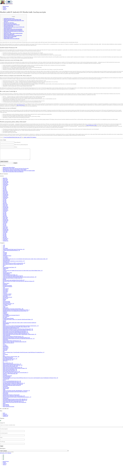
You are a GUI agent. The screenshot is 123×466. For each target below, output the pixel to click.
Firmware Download (6, 301)
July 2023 (4, 199)
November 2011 (5, 238)
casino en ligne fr (6, 288)
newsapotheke (5, 345)
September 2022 (5, 209)
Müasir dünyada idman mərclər (9, 34)
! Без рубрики (5, 248)
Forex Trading (5, 305)
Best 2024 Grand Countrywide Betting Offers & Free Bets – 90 (13, 280)
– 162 (4, 245)
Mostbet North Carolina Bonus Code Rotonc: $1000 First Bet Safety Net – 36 (16, 333)
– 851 (4, 247)
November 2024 (5, 182)
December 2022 (5, 206)
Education (4, 299)
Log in (4, 412)
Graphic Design (5, 307)
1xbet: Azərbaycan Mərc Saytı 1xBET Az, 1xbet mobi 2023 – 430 (14, 263)
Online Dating (5, 349)
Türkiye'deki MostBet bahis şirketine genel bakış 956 (12, 385)
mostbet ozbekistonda (6, 335)
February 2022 (5, 217)
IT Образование (5, 314)
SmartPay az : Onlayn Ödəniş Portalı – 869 (10, 373)
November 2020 (5, 230)
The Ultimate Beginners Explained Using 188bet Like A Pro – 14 (14, 383)
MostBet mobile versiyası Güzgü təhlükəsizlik (11, 38)
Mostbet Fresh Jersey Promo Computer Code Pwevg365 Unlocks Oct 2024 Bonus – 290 (18, 330)
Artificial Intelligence (6, 273)
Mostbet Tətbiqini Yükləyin (8, 37)
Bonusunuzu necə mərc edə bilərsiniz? (10, 23)
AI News (4, 269)
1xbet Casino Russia (6, 259)
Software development (6, 376)
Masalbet (4, 321)
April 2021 (5, 225)
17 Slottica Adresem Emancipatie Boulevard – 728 (11, 250)
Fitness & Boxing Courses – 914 (8, 303)
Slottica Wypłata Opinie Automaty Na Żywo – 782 (11, 371)
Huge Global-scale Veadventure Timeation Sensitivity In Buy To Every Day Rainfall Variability (19, 170)
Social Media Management (7, 375)
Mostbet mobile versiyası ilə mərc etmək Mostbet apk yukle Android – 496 (15, 332)
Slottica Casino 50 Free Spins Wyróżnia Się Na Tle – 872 (12, 367)
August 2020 (5, 232)
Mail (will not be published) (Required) (21, 144)
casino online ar (5, 290)
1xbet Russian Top (6, 262)
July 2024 (4, 186)
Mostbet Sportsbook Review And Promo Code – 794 (12, 340)
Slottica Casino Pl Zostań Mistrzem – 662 (10, 369)
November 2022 (5, 207)
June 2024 (4, 187)
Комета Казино (5, 393)
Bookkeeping (5, 284)
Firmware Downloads (6, 302)
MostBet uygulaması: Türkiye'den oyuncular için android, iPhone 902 (14, 341)
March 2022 (5, 216)
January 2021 (5, 228)
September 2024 (5, 184)
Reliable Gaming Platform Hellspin (9, 167)
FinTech (4, 300)
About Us (4, 464)
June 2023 (4, 200)
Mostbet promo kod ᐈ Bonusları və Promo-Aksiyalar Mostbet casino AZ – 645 (16, 337)
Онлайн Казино (5, 398)
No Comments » (33, 137)
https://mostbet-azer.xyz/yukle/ (91, 125)
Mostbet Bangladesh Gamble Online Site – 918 (11, 327)
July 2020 (4, 233)
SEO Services (5, 360)
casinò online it (5, 291)
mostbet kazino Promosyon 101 (9, 18)
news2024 (4, 344)
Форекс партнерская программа (8, 406)
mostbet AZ (29, 137)
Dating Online (5, 296)
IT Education (5, 311)
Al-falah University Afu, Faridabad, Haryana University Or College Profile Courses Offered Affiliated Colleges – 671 (23, 270)
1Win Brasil (5, 252)
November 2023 (5, 195)
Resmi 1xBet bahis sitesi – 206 (8, 359)
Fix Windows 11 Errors (7, 304)
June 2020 (4, 234)
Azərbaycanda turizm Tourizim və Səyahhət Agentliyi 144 (12, 277)
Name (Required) (17, 142)
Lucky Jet (4, 320)
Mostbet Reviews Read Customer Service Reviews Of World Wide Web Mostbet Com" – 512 (18, 338)
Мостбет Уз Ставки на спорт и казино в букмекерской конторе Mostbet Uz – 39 (17, 396)
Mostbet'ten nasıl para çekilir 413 (8, 342)
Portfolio (4, 462)
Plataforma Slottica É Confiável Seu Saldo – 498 (11, 356)
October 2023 (5, 196)
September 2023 (5, 197)
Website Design (5, 392)
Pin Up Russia (5, 354)
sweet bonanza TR (6, 378)
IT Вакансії (5, 313)
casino (4, 287)
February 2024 (5, 191)
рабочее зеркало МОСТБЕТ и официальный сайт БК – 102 (13, 401)
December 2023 (5, 194)
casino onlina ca (5, 289)
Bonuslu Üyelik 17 (6, 283)
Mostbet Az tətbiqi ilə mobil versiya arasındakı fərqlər (13, 35)
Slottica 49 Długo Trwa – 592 (8, 362)
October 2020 (5, 231)
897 (3, 266)
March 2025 (5, 178)
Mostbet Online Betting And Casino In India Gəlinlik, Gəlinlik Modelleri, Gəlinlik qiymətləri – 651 (19, 334)
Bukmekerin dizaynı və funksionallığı (10, 36)
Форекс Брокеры (6, 404)
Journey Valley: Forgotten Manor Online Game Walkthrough (13, 171)
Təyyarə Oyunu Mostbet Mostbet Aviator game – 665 (12, 382)
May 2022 (4, 214)
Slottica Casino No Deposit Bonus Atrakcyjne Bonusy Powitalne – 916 (15, 368)
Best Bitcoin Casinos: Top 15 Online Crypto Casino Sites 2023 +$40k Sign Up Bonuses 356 (18, 281)
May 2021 (4, 224)
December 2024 (5, 181)
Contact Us (5, 463)
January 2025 (5, 180)
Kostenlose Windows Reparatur (8, 318)
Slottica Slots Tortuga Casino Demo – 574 (10, 370)
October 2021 (5, 221)
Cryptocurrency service (7, 294)
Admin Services (5, 268)
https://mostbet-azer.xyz (21, 104)
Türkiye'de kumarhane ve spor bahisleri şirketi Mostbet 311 (13, 384)
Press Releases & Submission (8, 357)
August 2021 (5, 222)
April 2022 (5, 215)
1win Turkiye (5, 256)
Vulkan (4, 389)
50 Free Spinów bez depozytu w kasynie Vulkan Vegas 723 (13, 264)
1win (4, 251)
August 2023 (5, 198)
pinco (4, 355)
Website (16, 147)
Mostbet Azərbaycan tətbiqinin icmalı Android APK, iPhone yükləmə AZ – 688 (16, 326)
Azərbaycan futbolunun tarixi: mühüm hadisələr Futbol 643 (13, 275)
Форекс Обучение (6, 405)
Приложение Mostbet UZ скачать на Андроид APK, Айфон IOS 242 (15, 400)
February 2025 (5, 179)
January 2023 (5, 205)
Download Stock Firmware (7, 297)
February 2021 (5, 226)
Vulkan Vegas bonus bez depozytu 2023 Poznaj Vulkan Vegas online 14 (15, 391)
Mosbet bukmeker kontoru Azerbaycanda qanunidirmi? (13, 29)
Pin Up (4, 353)
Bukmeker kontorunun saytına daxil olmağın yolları (12, 19)
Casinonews (5, 292)
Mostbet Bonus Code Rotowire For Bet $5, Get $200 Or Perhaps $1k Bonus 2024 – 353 (18, 328)
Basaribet (4, 279)
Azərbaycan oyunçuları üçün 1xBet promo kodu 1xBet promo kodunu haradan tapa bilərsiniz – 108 (19, 276)
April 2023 (5, 202)
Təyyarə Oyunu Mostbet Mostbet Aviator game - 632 (12, 137)
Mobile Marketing (6, 323)
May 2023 (4, 201)
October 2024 (5, 183)
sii (3, 361)
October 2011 (5, 239)
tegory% (4, 379)
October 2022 (5, 208)
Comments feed (5, 415)
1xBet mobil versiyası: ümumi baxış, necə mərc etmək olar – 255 (14, 260)
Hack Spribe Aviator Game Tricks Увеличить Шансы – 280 (13, 308)
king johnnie (5, 317)
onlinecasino (5, 350)
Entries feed (5, 414)
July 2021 (4, 223)
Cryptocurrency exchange (7, 293)
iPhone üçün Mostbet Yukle (8, 25)
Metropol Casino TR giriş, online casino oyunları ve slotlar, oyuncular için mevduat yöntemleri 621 (19, 322)
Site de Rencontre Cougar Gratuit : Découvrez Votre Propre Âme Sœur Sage (16, 168)
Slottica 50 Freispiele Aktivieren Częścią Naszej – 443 (12, 364)
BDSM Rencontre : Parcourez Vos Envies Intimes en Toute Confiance (14, 169)
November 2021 (5, 220)
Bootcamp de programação (7, 285)
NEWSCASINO (6, 347)
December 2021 (5, 219)
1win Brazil (5, 253)
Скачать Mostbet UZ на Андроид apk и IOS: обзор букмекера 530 (14, 402)
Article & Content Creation (7, 272)
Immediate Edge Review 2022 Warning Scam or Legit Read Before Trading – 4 (16, 309)
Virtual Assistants (6, 388)
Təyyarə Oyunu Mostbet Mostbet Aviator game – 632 (12, 381)
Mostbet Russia (5, 339)
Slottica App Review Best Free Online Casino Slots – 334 (12, 365)
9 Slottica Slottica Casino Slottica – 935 (9, 267)
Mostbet (4, 324)
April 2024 (5, 189)
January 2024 (5, 192)
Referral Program (6, 461)
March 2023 (5, 203)
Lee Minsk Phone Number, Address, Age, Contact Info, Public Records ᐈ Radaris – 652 (18, 319)
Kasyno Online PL (6, 316)
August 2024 (5, 185)
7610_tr (4, 265)
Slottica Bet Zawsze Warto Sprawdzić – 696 (10, 366)
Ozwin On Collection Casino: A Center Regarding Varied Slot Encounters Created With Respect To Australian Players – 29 (23, 352)
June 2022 (4, 213)
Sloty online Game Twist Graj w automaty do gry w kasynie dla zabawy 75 (15, 372)
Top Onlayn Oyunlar (7, 32)
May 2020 (4, 235)
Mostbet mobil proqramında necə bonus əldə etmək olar (13, 30)
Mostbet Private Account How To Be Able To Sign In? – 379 (13, 336)
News (4, 343)
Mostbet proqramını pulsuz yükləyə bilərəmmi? (12, 24)
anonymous (5, 271)
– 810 (4, 246)
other (4, 351)
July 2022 (4, 212)
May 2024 (4, 188)
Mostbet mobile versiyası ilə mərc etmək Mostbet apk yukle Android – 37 (15, 331)
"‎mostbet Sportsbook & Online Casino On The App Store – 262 (13, 249)
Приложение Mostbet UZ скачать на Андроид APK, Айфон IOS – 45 (15, 399)
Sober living (5, 374)
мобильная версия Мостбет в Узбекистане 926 (11, 394)
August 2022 (5, 211)
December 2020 (5, 229)
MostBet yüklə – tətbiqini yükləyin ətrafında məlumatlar (13, 33)
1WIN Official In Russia (7, 255)
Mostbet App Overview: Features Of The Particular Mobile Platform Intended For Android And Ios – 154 (21, 325)
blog (3, 282)
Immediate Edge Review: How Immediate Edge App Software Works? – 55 (15, 310)
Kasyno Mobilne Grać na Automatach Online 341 (11, 315)
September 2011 (5, 240)
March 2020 (5, 237)
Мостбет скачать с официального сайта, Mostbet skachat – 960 (14, 395)
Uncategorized (5, 386)
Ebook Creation (5, 298)
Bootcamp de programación (7, 286)
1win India (4, 254)
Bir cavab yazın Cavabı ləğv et (9, 22)
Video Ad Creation (6, 387)
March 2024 (5, 190)
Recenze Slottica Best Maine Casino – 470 (10, 358)
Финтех (4, 403)
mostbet (25, 137)
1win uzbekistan (5, 257)
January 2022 (5, 218)
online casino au (5, 348)
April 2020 (5, 236)
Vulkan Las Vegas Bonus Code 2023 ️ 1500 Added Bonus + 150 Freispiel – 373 (16, 390)
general (4, 306)
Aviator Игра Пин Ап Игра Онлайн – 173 (10, 274)
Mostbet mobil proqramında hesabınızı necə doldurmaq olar (14, 31)
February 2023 (5, 204)
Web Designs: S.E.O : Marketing (5, 452)
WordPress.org (5, 416)
